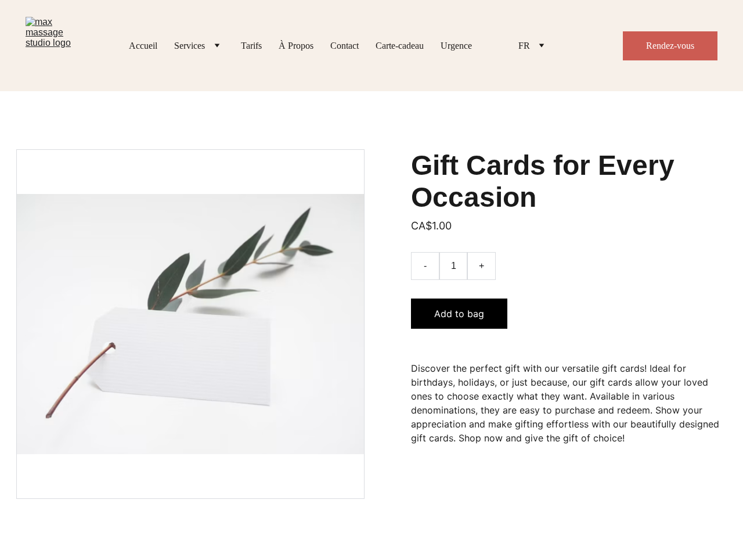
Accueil (143, 46)
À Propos (296, 46)
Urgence (456, 46)
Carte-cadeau (400, 46)
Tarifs (251, 46)
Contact (344, 46)
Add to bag (459, 313)
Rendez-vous (670, 46)
